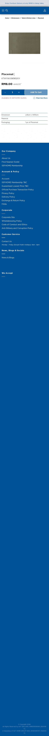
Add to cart (35, 92)
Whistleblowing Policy (12, 221)
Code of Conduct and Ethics (14, 224)
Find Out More (42, 98)
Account (5, 178)
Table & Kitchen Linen (29, 18)
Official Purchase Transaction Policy (18, 189)
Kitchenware (15, 18)
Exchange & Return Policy (13, 200)
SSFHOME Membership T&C (14, 182)
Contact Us (7, 241)
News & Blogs (8, 257)
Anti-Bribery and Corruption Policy (17, 228)
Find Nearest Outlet (10, 162)
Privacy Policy (8, 193)
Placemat (41, 18)
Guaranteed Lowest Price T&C (15, 186)
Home (7, 18)
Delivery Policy (8, 197)
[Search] (7, 11)
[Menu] (3, 11)
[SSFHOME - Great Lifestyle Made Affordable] (24, 10)
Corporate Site (8, 217)
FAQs (4, 204)
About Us (6, 158)
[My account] (44, 11)
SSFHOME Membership (12, 165)
